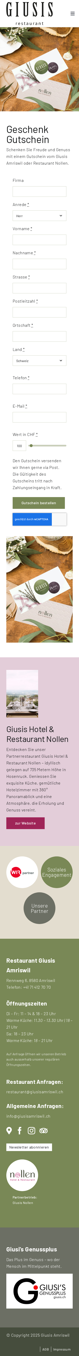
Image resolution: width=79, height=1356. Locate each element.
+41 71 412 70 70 (37, 987)
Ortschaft (23, 325)
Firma (18, 180)
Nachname (24, 252)
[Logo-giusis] (39, 1279)
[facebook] (19, 1131)
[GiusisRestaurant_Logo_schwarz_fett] (29, 4)
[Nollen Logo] (22, 1161)
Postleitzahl (25, 300)
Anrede (21, 204)
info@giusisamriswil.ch (28, 1115)
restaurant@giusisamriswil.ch (34, 1091)
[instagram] (31, 1131)
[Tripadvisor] (43, 1131)
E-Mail (20, 405)
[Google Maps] (9, 1131)
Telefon (21, 377)
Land (19, 349)
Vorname (22, 228)
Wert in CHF (25, 434)
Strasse (21, 276)
